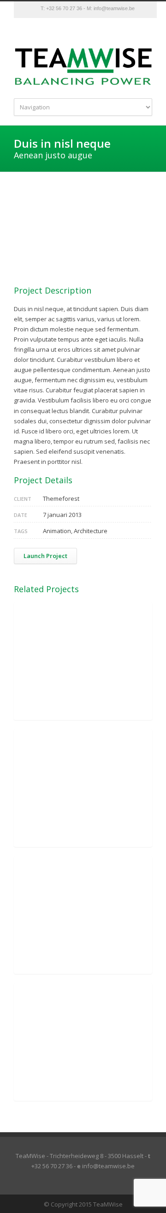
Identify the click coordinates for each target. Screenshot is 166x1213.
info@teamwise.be (114, 8)
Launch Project (45, 556)
